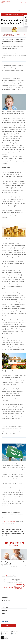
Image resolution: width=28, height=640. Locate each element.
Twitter (5, 634)
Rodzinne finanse (12, 9)
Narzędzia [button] (4, 610)
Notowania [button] (5, 597)
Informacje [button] (5, 607)
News (4, 9)
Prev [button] (2, 565)
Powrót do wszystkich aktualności (14, 14)
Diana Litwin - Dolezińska (8, 521)
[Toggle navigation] (25, 2)
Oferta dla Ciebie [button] (6, 601)
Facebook (5, 632)
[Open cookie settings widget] (2, 637)
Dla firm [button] (4, 604)
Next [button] (25, 565)
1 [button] (11, 566)
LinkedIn (15, 632)
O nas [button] (3, 613)
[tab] (14, 597)
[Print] (24, 34)
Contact (8, 625)
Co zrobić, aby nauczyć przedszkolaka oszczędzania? (13, 563)
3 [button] (14, 566)
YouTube (15, 634)
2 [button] (13, 566)
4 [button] (16, 566)
